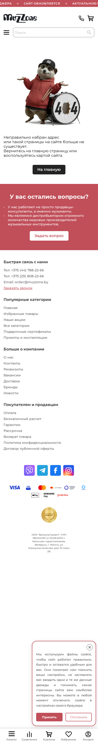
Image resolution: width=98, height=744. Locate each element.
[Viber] (29, 470)
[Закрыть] (90, 647)
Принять (49, 717)
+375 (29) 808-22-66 (27, 276)
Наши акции (14, 320)
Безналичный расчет (22, 419)
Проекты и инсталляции (25, 337)
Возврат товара (17, 437)
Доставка (12, 381)
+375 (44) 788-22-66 (27, 270)
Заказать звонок (18, 288)
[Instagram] (68, 470)
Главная (11, 308)
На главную (49, 169)
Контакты (12, 363)
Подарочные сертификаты (27, 331)
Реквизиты (13, 369)
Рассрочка (13, 431)
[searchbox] (53, 32)
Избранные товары (21, 314)
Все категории (16, 326)
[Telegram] (42, 470)
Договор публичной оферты (29, 448)
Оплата (10, 413)
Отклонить (78, 717)
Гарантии (12, 425)
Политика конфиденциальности (32, 442)
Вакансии (12, 375)
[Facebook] (55, 470)
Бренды (11, 387)
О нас (9, 357)
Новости (11, 393)
